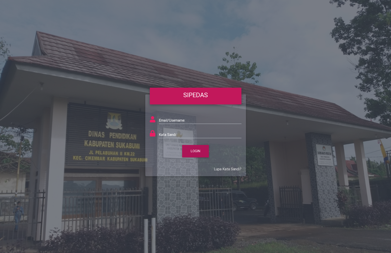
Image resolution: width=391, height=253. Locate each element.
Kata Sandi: (168, 134)
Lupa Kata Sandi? (227, 169)
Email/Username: (172, 120)
